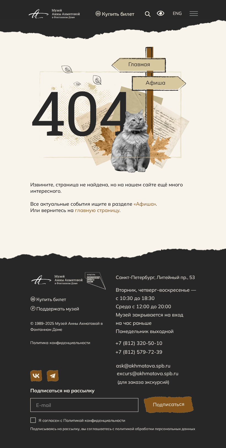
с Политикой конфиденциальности (92, 420)
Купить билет (115, 14)
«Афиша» (145, 204)
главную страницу (97, 210)
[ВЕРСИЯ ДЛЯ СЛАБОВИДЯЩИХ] (160, 14)
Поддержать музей (55, 309)
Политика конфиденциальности (60, 342)
